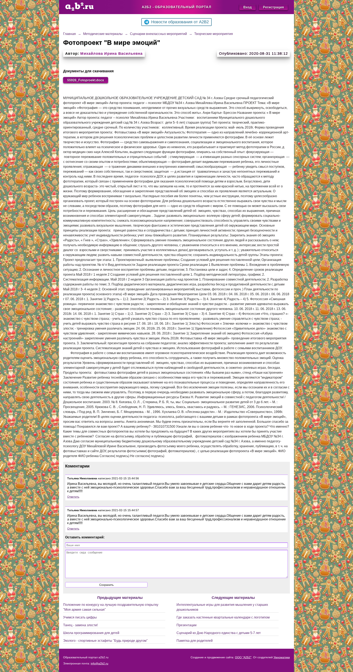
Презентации (186, 625)
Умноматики (282, 657)
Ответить (73, 496)
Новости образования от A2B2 (180, 22)
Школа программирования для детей (91, 633)
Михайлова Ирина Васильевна (111, 53)
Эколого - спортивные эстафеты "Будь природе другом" (105, 640)
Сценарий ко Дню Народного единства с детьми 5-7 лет (218, 633)
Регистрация (273, 7)
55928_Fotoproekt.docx (85, 80)
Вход (247, 7)
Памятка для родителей (194, 640)
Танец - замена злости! (80, 625)
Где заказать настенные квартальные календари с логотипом (223, 617)
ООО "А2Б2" (243, 657)
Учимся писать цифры (80, 617)
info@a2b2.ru (99, 663)
